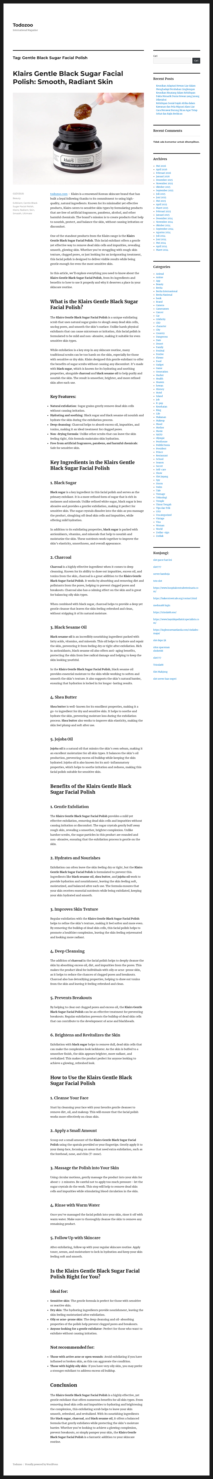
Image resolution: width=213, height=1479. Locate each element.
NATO (159, 434)
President (161, 448)
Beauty (17, 198)
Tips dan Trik (163, 508)
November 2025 (164, 183)
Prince (159, 452)
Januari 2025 (163, 215)
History (160, 389)
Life (158, 413)
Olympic (160, 438)
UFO (158, 511)
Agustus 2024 (163, 232)
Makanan (161, 417)
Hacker (160, 375)
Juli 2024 (160, 236)
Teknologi (161, 497)
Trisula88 (158, 664)
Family (159, 347)
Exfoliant (17, 203)
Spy (158, 480)
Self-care (161, 469)
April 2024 (161, 246)
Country (160, 333)
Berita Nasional (164, 294)
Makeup (160, 420)
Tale (158, 490)
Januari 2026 (163, 176)
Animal (160, 273)
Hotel (159, 392)
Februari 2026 (163, 173)
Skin (31, 210)
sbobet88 (158, 650)
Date (158, 340)
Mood (159, 424)
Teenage (160, 494)
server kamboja (161, 574)
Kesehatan (161, 406)
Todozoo (23, 25)
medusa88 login (161, 605)
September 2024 (164, 229)
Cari (155, 56)
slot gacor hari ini (162, 560)
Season (160, 462)
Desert (159, 343)
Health (159, 378)
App (158, 280)
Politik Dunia (163, 445)
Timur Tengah (163, 504)
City (158, 329)
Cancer (159, 312)
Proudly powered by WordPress (41, 1464)
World (159, 529)
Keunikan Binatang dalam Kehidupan (175, 92)
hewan (159, 385)
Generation (162, 371)
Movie (159, 431)
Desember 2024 (164, 218)
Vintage (160, 518)
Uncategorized (164, 515)
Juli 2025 (160, 194)
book (158, 298)
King (158, 410)
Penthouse (161, 441)
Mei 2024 (161, 243)
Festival (160, 350)
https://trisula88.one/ (165, 612)
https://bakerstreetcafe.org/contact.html (175, 598)
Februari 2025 (163, 211)
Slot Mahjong (160, 671)
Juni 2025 (161, 197)
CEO (158, 322)
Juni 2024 (161, 239)
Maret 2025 (162, 208)
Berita (159, 287)
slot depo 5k (159, 640)
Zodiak (159, 536)
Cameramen (162, 308)
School (159, 459)
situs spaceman (161, 647)
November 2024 (164, 222)
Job (158, 399)
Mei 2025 (161, 201)
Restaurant (162, 455)
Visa (158, 522)
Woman (160, 525)
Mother (160, 427)
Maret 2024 (162, 249)
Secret (159, 466)
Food (158, 361)
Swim (159, 487)
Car (158, 315)
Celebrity (160, 319)
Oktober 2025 (163, 187)
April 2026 (161, 169)
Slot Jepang (162, 476)
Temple (160, 501)
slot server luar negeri (164, 678)
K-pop (159, 403)
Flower (159, 357)
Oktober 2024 (163, 225)
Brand (159, 301)
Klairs (16, 210)
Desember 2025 (164, 180)
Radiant (24, 210)
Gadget (160, 364)
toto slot (157, 581)
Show (159, 473)
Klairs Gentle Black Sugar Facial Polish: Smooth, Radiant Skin (68, 77)
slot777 (157, 567)
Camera (160, 305)
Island (159, 396)
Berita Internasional (166, 291)
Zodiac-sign (162, 532)
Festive (160, 354)
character (161, 326)
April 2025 (161, 204)
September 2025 (164, 190)
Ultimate (27, 213)
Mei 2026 (161, 166)
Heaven (160, 382)
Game (159, 368)
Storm (159, 483)
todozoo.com (59, 194)
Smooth (17, 213)
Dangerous (162, 336)
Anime (159, 277)
